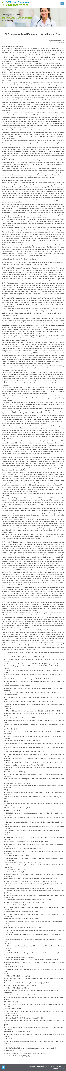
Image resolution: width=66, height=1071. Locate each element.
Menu (62, 3)
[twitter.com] (4, 1068)
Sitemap (61, 1068)
